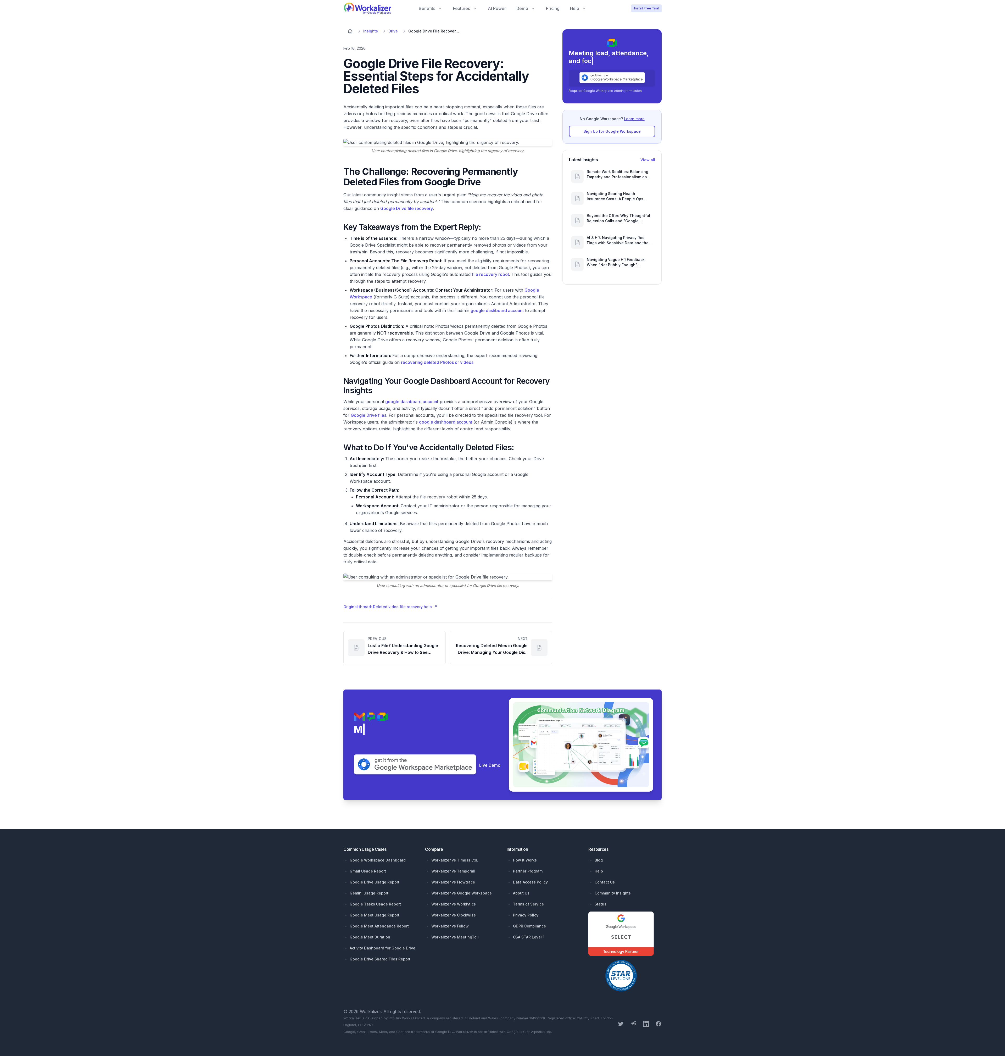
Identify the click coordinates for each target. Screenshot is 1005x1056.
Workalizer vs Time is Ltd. (454, 860)
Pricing (553, 8)
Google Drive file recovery (406, 208)
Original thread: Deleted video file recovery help (390, 606)
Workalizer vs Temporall (453, 871)
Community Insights (613, 893)
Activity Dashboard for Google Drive (382, 948)
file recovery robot (490, 274)
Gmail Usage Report (368, 871)
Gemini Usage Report (369, 893)
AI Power (497, 8)
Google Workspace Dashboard (378, 860)
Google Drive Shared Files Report (380, 959)
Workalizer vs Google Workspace (461, 893)
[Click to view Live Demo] (583, 745)
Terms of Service (528, 904)
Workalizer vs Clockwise (453, 915)
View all (647, 160)
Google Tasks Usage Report (375, 904)
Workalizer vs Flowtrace (453, 882)
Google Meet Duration (370, 937)
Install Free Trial (646, 8)
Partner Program (528, 871)
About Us (521, 893)
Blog (599, 860)
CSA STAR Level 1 (528, 937)
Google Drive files (368, 415)
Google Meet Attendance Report (379, 926)
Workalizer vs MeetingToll (455, 937)
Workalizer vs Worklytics (453, 904)
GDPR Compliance (529, 926)
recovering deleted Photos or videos (437, 362)
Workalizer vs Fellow (450, 926)
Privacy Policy (525, 915)
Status (600, 904)
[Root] (350, 31)
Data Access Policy (530, 882)
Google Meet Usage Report (374, 915)
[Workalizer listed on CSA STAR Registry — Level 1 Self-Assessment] (621, 975)
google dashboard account (497, 310)
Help (599, 871)
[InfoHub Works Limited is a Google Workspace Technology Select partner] (625, 934)
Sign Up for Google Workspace (612, 131)
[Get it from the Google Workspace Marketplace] (612, 77)
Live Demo (489, 765)
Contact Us (605, 882)
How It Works (525, 860)
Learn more (634, 118)
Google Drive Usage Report (374, 882)
